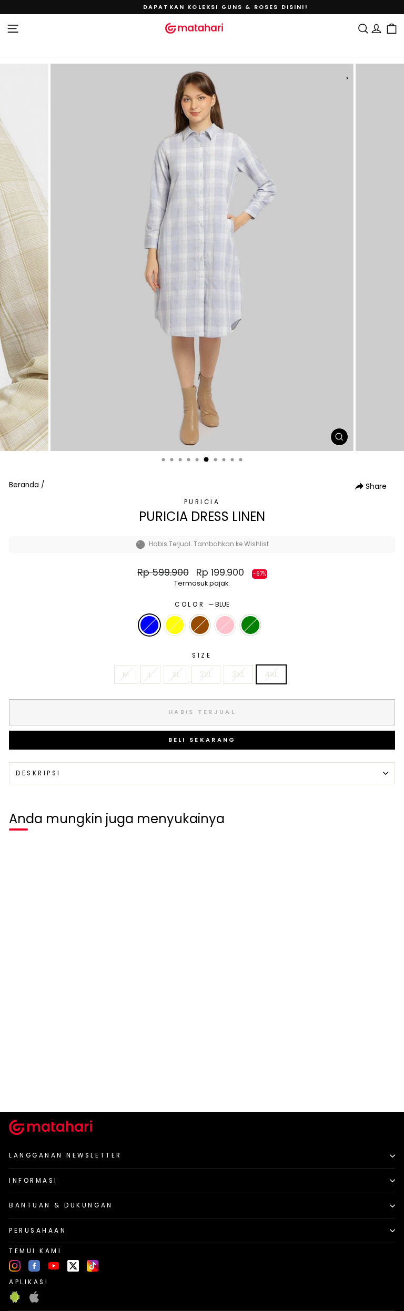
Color (202, 604)
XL (176, 674)
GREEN (250, 625)
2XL (206, 674)
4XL (271, 674)
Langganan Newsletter (65, 1155)
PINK (225, 625)
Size (201, 655)
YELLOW (174, 625)
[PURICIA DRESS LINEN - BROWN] (44, 1086)
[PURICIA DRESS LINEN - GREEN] (69, 1086)
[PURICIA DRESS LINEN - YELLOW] (32, 1086)
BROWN (199, 625)
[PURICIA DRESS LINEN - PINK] (56, 1086)
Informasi (33, 1180)
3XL (238, 674)
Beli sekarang (202, 739)
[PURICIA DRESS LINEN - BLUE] (20, 1086)
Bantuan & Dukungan (61, 1205)
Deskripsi (38, 773)
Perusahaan (37, 1230)
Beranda (24, 485)
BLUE (149, 625)
